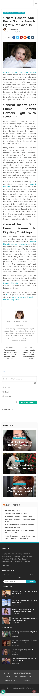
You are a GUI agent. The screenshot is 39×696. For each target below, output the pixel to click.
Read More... (6, 565)
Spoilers (21, 13)
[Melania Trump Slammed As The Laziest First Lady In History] (6, 611)
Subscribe (31, 581)
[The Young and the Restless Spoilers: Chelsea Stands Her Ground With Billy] (6, 634)
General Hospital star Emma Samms (19, 72)
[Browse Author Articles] (19, 315)
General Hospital (10, 13)
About (7, 677)
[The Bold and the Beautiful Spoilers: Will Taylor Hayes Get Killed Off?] (6, 643)
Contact (26, 681)
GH (7, 294)
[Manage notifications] (34, 691)
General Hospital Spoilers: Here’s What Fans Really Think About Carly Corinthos (28, 354)
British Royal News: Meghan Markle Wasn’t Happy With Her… (19, 468)
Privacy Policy (11, 681)
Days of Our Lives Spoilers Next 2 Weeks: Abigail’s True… (19, 445)
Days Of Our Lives (19, 437)
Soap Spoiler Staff (23, 677)
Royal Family (19, 461)
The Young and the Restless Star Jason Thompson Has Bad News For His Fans (10, 354)
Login (4, 371)
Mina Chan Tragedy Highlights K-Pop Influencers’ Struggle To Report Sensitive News (20, 519)
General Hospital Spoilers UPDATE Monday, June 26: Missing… (19, 491)
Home (6, 673)
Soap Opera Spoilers (22, 673)
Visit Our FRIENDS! (12, 505)
